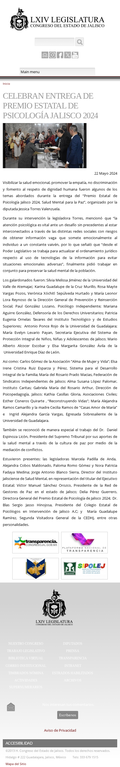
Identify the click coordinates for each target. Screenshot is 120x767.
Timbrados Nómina (26, 673)
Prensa (72, 651)
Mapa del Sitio (16, 764)
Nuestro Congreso (25, 644)
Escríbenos (67, 715)
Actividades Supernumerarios (25, 683)
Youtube (75, 55)
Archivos (72, 680)
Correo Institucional (26, 666)
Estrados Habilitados (72, 673)
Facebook (60, 55)
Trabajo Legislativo (26, 651)
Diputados (72, 644)
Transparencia (73, 658)
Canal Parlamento (45, 55)
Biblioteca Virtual (25, 658)
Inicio (6, 84)
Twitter (67, 55)
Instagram (52, 55)
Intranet (72, 666)
